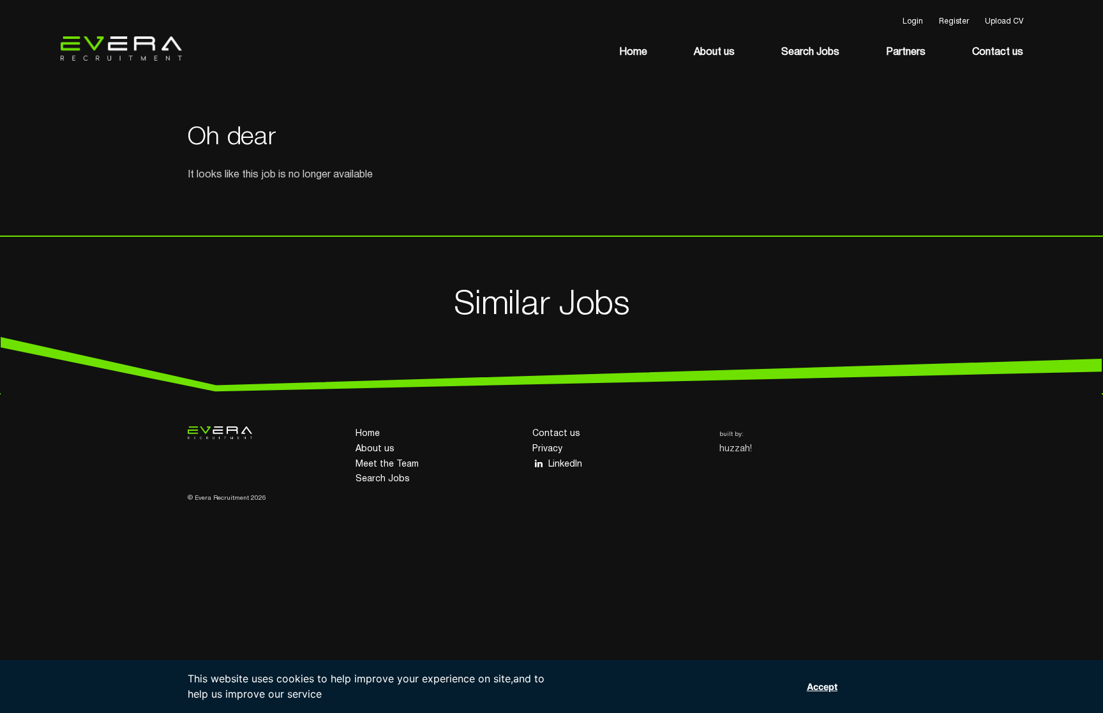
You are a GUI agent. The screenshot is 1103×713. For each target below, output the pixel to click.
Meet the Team (387, 464)
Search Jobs (810, 52)
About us (714, 52)
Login (913, 21)
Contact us (997, 52)
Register (954, 21)
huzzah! (735, 449)
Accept (822, 686)
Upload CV (1004, 21)
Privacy (547, 449)
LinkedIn (565, 464)
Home (633, 52)
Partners (906, 52)
